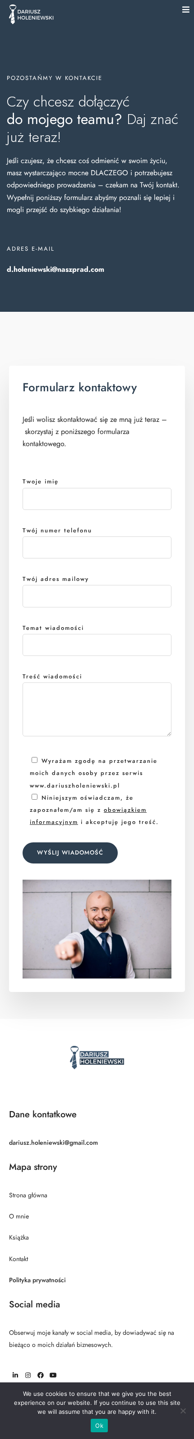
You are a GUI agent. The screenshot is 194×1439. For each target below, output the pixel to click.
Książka (19, 1237)
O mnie (19, 1216)
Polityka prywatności (37, 1280)
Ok (99, 1425)
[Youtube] (53, 1375)
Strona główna (28, 1195)
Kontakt (18, 1259)
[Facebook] (40, 1375)
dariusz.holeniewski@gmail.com (53, 1142)
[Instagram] (28, 1375)
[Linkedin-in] (15, 1375)
